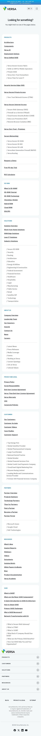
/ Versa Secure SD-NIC (14, 144)
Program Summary (11, 497)
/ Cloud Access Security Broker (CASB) (20, 116)
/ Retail (9, 292)
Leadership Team (10, 319)
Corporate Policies (11, 405)
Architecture (9, 42)
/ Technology (11, 298)
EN (29, 8)
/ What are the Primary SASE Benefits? (20, 639)
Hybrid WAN (8, 204)
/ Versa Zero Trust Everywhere (17, 75)
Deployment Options (11, 54)
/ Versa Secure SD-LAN (14, 147)
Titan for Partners (11, 504)
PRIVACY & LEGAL (19, 700)
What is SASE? (9, 593)
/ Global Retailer (12, 458)
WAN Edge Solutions (11, 233)
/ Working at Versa (13, 359)
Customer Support (11, 435)
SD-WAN (7, 183)
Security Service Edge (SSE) (14, 85)
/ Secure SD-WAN (12, 249)
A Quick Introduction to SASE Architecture (19, 601)
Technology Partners (12, 501)
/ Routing (9, 255)
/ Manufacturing (12, 286)
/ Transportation (12, 301)
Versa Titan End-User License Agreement (19, 393)
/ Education (10, 261)
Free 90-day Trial (10, 168)
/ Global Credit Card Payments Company (21, 464)
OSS (5, 401)
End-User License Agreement (15, 390)
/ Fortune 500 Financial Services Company (21, 479)
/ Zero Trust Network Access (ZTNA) (19, 97)
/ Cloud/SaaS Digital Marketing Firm (19, 467)
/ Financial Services (13, 274)
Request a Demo (10, 161)
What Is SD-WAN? (10, 188)
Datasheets (8, 559)
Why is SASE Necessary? (13, 612)
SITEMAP (33, 700)
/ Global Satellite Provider (16, 446)
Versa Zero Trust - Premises (14, 129)
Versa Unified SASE (11, 58)
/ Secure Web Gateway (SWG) (17, 110)
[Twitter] (18, 730)
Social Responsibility (12, 386)
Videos (6, 556)
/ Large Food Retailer (14, 452)
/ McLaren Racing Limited (15, 470)
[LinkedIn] (22, 730)
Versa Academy (10, 579)
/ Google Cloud (11, 527)
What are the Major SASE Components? (18, 597)
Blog (5, 571)
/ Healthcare (11, 277)
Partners (7, 488)
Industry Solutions (11, 241)
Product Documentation (13, 575)
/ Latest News (11, 346)
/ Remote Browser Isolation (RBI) (18, 122)
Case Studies (9, 431)
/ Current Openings (13, 362)
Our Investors (9, 323)
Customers (8, 414)
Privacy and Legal (10, 377)
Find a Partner (9, 508)
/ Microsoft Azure (12, 524)
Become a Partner (11, 512)
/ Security (9, 252)
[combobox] (29, 8)
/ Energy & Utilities (13, 264)
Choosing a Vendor (11, 200)
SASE (6, 588)
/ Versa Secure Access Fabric (16, 66)
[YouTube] (26, 730)
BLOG (7, 700)
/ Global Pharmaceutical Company (18, 449)
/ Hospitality (11, 280)
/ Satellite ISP (11, 295)
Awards (7, 327)
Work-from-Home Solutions (14, 230)
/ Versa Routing (12, 153)
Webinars (7, 552)
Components (9, 46)
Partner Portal (9, 516)
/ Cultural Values (12, 368)
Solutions (8, 221)
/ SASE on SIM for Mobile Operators (19, 69)
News (6, 334)
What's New (8, 544)
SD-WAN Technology (11, 196)
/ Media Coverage (12, 352)
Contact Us (8, 331)
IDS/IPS (7, 211)
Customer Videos (10, 427)
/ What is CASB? (12, 630)
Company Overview (11, 315)
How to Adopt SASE (11, 605)
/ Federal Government (14, 271)
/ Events (9, 355)
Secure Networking (11, 136)
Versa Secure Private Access (15, 92)
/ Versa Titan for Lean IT (15, 78)
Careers (7, 338)
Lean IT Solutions (10, 237)
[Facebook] (15, 730)
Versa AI (7, 50)
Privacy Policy (9, 382)
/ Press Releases (12, 349)
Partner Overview (10, 493)
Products (7, 37)
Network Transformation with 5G (16, 616)
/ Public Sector (11, 289)
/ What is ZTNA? (12, 627)
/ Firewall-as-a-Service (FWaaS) (17, 113)
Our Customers (9, 419)
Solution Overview (11, 226)
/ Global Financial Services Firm (17, 461)
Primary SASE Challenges (13, 608)
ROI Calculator (9, 175)
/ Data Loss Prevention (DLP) (16, 119)
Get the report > (25, 3)
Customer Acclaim (11, 423)
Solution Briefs (9, 563)
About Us (7, 310)
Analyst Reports (10, 548)
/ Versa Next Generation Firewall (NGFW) (21, 150)
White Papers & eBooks (13, 567)
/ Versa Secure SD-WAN (15, 141)
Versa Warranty (10, 397)
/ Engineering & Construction (16, 267)
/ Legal (9, 283)
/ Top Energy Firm (12, 443)
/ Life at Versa (11, 365)
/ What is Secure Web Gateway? (18, 624)
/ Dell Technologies (13, 530)
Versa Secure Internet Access (15, 105)
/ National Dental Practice (15, 455)
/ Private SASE (11, 72)
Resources (8, 539)
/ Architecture (11, 258)
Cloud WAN (8, 207)
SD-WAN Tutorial (10, 192)
